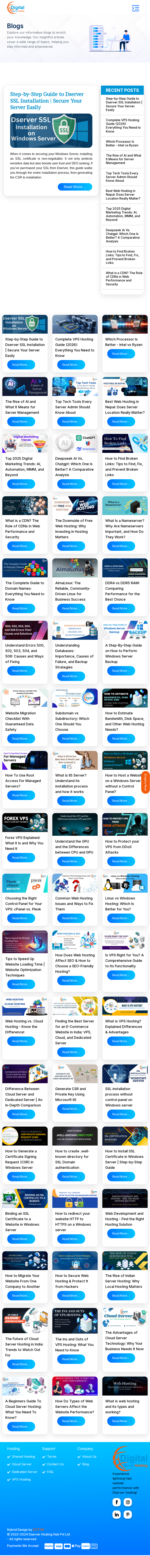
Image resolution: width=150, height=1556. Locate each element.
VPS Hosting (21, 1479)
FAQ (50, 1472)
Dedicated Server (25, 1472)
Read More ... (75, 187)
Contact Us (55, 1464)
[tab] (122, 107)
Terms (51, 1456)
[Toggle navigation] (135, 8)
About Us (89, 1456)
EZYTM (38, 1530)
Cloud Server (22, 1464)
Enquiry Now (145, 782)
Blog (85, 1464)
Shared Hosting (23, 1456)
